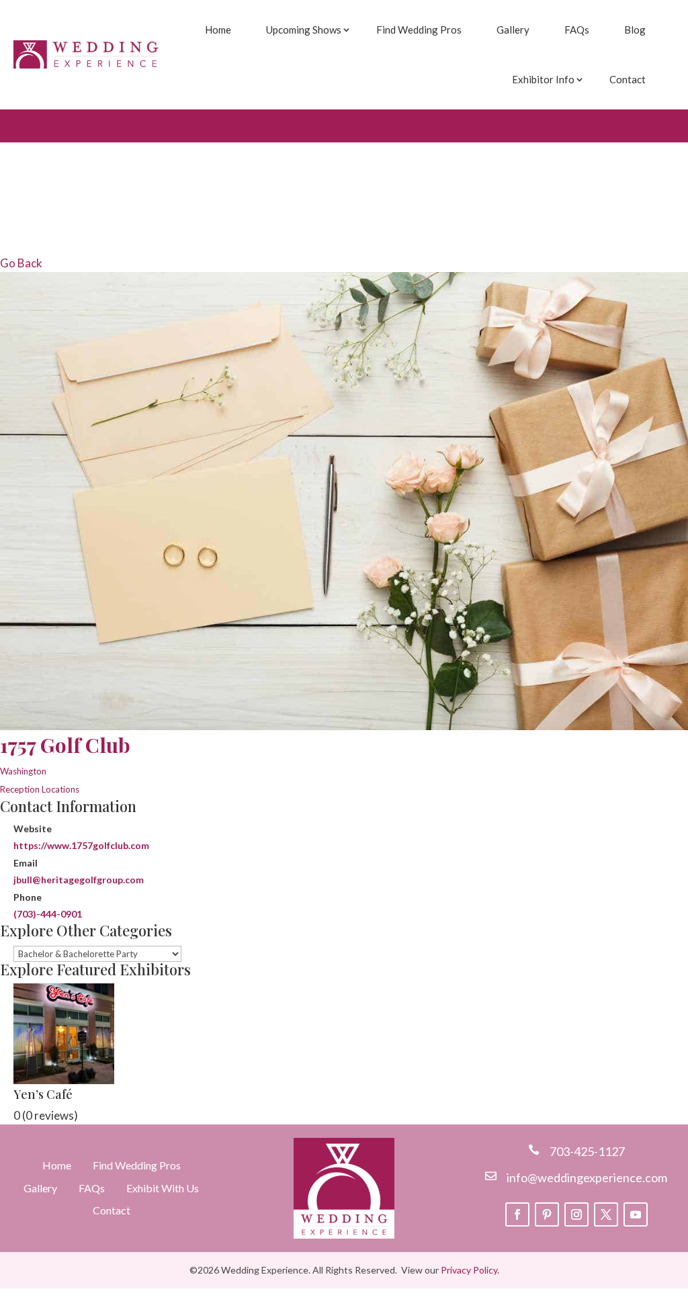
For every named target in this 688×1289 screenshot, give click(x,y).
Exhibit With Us (162, 1188)
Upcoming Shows (303, 30)
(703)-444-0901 (47, 914)
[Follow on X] (606, 1214)
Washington (23, 771)
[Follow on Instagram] (576, 1214)
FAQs (576, 30)
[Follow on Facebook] (517, 1214)
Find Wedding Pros (419, 30)
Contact (627, 79)
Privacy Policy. (470, 1270)
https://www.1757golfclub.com (81, 845)
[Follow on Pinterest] (547, 1214)
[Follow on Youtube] (636, 1214)
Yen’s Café (43, 1094)
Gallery (513, 30)
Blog (635, 30)
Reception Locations (39, 789)
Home (218, 30)
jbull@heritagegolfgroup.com (78, 879)
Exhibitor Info (543, 79)
